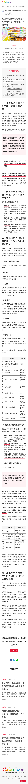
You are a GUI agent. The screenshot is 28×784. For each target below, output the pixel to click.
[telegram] (14, 660)
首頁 (3, 6)
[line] (17, 660)
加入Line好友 (21, 613)
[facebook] (11, 660)
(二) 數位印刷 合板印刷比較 (14, 91)
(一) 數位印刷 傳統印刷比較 (14, 88)
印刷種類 (4, 679)
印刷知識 (8, 6)
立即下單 (14, 650)
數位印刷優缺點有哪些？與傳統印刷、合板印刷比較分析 (19, 7)
